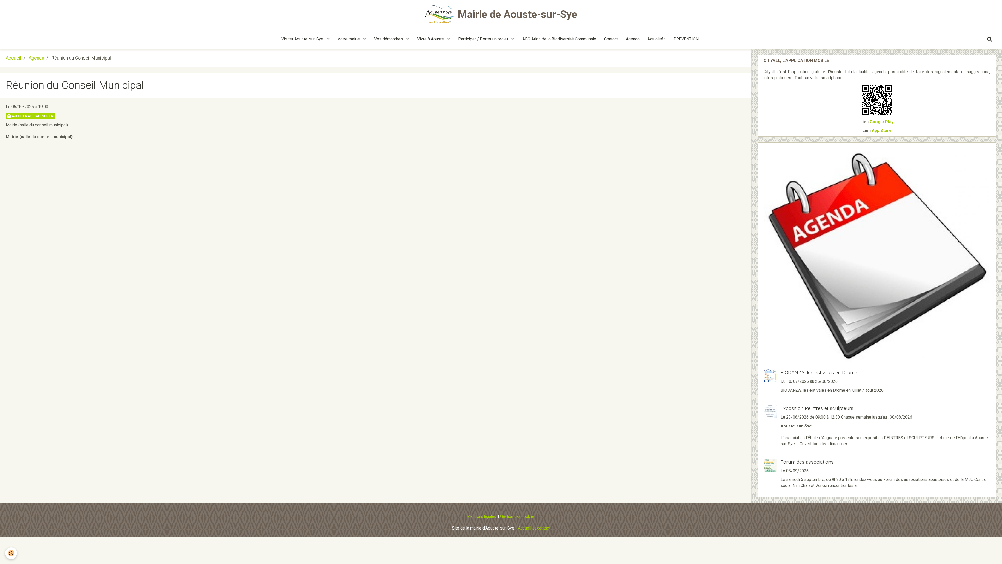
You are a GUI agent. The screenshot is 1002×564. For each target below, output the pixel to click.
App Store (882, 130)
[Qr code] (877, 99)
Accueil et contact (534, 528)
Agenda (633, 39)
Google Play (881, 121)
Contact (611, 39)
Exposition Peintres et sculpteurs (817, 408)
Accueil (13, 58)
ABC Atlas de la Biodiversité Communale (559, 39)
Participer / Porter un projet (483, 39)
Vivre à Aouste (431, 39)
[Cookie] (11, 553)
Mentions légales (481, 516)
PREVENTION (686, 39)
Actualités (656, 39)
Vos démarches (389, 39)
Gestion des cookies (517, 516)
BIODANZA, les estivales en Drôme (818, 372)
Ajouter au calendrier (32, 116)
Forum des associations (807, 462)
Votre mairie (349, 39)
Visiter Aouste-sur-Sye (302, 39)
